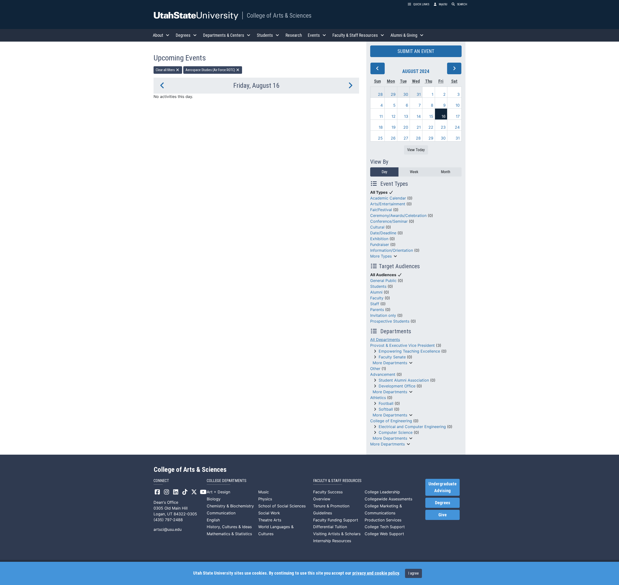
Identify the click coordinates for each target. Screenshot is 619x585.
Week (414, 172)
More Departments (390, 362)
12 (393, 116)
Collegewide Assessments (388, 498)
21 (419, 127)
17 (458, 116)
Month (445, 172)
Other (375, 368)
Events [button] (314, 35)
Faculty (376, 298)
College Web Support (384, 533)
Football (386, 403)
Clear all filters (166, 70)
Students (378, 286)
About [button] (158, 35)
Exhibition (379, 238)
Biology (214, 498)
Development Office (397, 386)
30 (405, 94)
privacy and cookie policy (375, 573)
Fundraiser (379, 244)
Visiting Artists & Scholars (337, 533)
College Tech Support (385, 526)
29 (393, 94)
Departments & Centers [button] (223, 35)
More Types (381, 256)
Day (384, 172)
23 (443, 127)
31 (419, 94)
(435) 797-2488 (168, 519)
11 (381, 116)
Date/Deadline (383, 232)
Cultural (377, 227)
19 (393, 127)
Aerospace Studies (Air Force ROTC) (210, 70)
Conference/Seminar (389, 221)
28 (380, 94)
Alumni (376, 292)
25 (380, 138)
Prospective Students (389, 321)
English (213, 520)
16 (444, 116)
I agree (413, 573)
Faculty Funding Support (335, 520)
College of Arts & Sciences (279, 15)
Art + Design (218, 491)
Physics (265, 498)
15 (431, 116)
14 (419, 116)
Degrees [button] (183, 35)
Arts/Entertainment (387, 203)
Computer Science (396, 432)
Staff (374, 303)
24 (457, 127)
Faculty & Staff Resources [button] (355, 35)
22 (430, 127)
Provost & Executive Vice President (402, 345)
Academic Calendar (388, 198)
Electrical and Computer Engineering (412, 426)
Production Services (383, 520)
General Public (383, 280)
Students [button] (265, 35)
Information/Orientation (391, 250)
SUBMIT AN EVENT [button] (416, 51)
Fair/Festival (381, 209)
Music (263, 491)
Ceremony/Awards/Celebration (398, 215)
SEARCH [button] (462, 4)
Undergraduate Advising (442, 487)
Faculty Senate (392, 357)
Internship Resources (332, 540)
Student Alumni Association (404, 380)
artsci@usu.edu (168, 529)
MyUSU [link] (443, 4)
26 (393, 138)
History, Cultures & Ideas (229, 526)
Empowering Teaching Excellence (409, 351)
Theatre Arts (269, 520)
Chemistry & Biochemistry (230, 506)
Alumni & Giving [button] (404, 35)
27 (406, 138)
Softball (386, 409)
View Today (416, 150)
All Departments (385, 339)
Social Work (269, 513)
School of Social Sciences (282, 506)
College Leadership (382, 491)
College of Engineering (391, 420)
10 (458, 105)
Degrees (442, 502)
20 (405, 127)
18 (381, 127)
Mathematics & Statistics (229, 533)
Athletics (378, 397)
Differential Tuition (330, 526)
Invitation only (383, 315)
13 (406, 116)
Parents (377, 309)
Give (442, 515)
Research (294, 35)
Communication (221, 513)
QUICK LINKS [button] (421, 4)
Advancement (382, 374)
